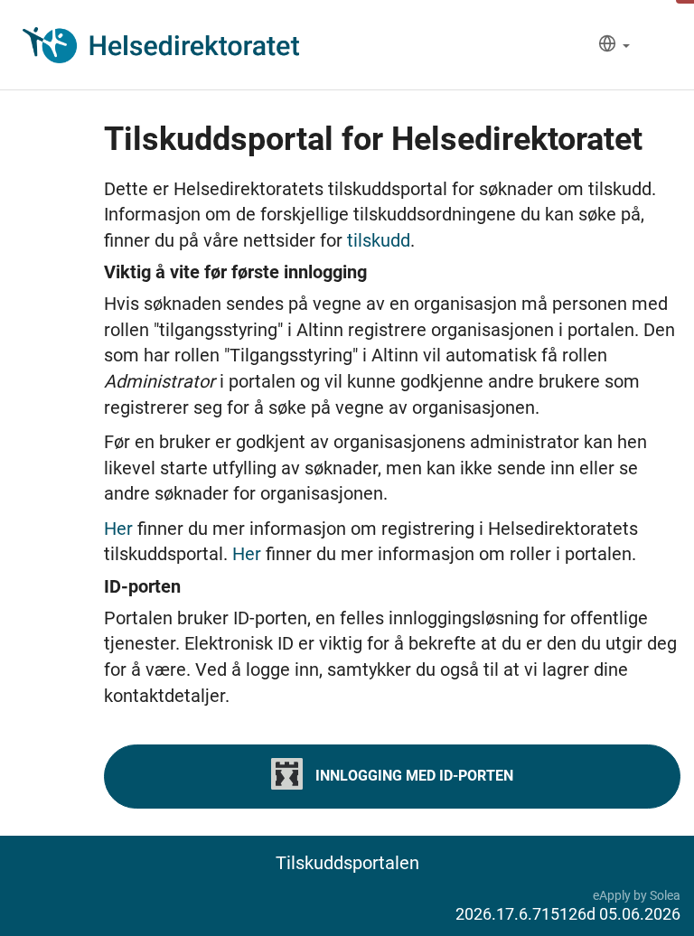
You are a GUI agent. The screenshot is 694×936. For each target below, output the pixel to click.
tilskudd (378, 240)
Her (120, 528)
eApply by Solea (636, 895)
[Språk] (614, 46)
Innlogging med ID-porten (412, 775)
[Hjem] (161, 45)
